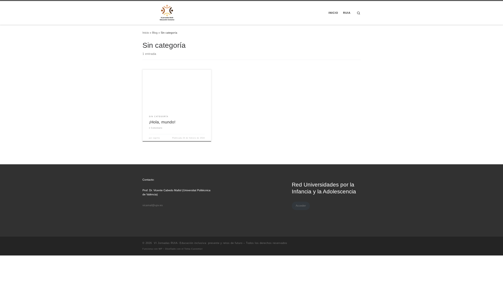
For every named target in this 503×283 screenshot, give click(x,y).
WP (160, 249)
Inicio (145, 32)
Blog (155, 32)
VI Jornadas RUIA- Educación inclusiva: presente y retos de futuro (197, 243)
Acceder (301, 205)
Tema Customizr (193, 249)
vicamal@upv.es (152, 205)
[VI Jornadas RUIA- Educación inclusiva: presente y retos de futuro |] (167, 12)
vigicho (156, 138)
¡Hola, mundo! (162, 122)
